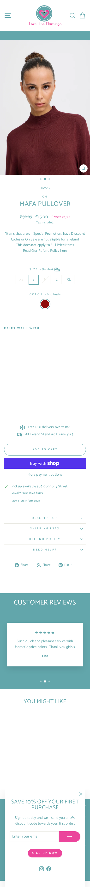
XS (21, 279)
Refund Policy (45, 539)
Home (44, 188)
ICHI (45, 196)
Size (42, 269)
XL (69, 279)
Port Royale (45, 304)
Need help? (45, 549)
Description (45, 518)
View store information (26, 501)
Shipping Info (45, 528)
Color (45, 294)
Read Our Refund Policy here (45, 251)
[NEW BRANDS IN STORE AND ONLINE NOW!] (45, 35)
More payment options (45, 475)
